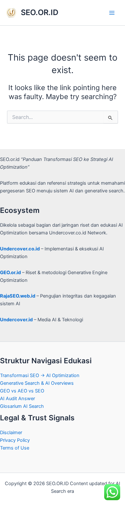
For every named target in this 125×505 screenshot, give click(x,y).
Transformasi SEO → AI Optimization (39, 375)
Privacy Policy (15, 440)
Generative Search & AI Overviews (37, 383)
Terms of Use (14, 448)
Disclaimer (11, 432)
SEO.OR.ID (39, 12)
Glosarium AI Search (22, 406)
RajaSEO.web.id (17, 296)
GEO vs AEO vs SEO (22, 391)
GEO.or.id (10, 272)
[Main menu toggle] (112, 13)
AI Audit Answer (17, 398)
